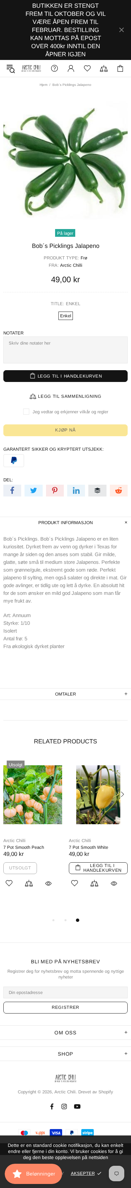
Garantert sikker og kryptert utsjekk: (53, 449)
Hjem (43, 85)
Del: (8, 479)
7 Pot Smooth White (88, 847)
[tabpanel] (33, 830)
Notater (13, 332)
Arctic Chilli (71, 265)
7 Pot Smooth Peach (23, 847)
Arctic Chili (31, 68)
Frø (84, 257)
